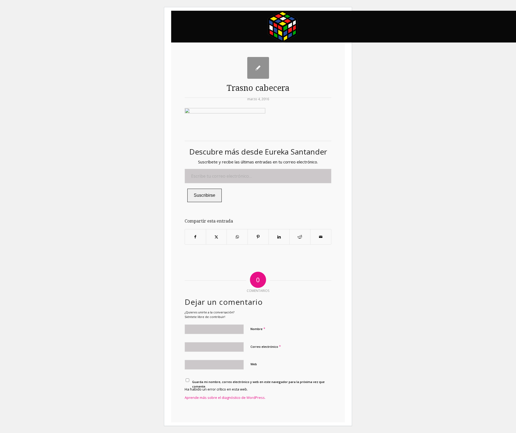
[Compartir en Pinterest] (258, 236)
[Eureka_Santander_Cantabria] (283, 26)
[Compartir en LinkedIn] (279, 236)
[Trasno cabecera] (258, 68)
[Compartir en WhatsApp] (237, 236)
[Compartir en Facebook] (195, 236)
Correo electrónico (265, 346)
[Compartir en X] (216, 236)
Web (253, 364)
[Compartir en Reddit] (300, 236)
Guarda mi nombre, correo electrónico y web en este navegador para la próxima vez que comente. (258, 384)
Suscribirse (204, 195)
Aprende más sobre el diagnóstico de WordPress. (225, 397)
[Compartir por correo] (320, 236)
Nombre (257, 328)
